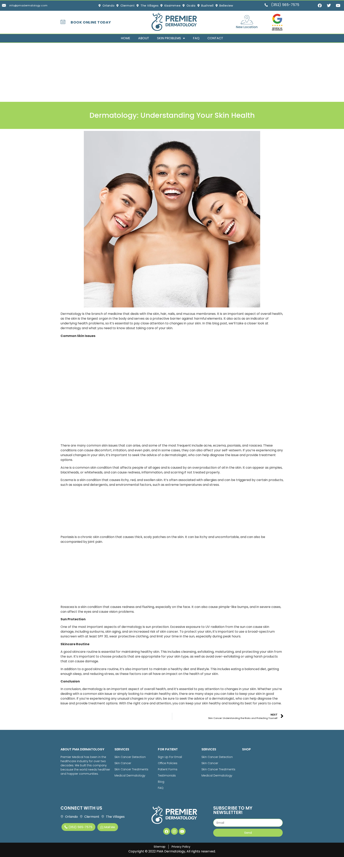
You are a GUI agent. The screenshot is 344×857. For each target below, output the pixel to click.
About (143, 38)
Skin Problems (169, 38)
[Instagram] (174, 831)
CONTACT (215, 38)
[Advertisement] (119, 72)
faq (196, 38)
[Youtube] (182, 831)
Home (125, 38)
